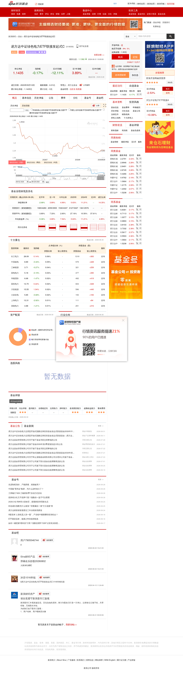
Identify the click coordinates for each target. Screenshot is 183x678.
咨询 (103, 256)
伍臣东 (72, 89)
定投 (135, 57)
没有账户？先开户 (133, 62)
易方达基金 (72, 85)
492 (77, 278)
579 (77, 261)
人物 (68, 13)
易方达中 (114, 94)
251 (77, 305)
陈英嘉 (79, 89)
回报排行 (166, 22)
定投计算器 (151, 13)
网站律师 (99, 660)
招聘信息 (90, 660)
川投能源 (15, 289)
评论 (47, 13)
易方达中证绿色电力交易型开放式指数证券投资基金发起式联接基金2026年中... (41, 431)
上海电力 (15, 300)
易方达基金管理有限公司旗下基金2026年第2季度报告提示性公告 (35, 444)
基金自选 (161, 13)
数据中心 (87, 10)
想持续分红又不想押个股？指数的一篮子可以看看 (29, 497)
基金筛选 (132, 13)
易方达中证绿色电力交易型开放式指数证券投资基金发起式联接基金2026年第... (41, 452)
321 (77, 267)
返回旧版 (171, 3)
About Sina (61, 660)
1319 (77, 256)
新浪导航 (161, 3)
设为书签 (131, 4)
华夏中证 (114, 177)
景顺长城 (114, 158)
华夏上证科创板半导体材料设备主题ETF (86, 110)
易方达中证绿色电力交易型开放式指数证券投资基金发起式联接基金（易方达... (41, 435)
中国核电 (15, 261)
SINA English (109, 660)
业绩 (94, 13)
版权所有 (95, 668)
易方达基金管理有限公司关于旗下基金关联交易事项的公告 (32, 439)
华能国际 (15, 278)
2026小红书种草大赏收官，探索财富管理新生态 (28, 501)
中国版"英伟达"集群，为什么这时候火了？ (26, 488)
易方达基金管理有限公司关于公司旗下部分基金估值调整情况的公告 (36, 461)
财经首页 (141, 3)
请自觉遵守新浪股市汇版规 (34, 598)
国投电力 (15, 283)
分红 (110, 13)
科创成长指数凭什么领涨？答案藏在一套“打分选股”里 (30, 506)
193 (77, 294)
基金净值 (86, 13)
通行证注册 (121, 660)
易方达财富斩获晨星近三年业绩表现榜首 (25, 510)
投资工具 (133, 10)
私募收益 (157, 26)
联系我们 (80, 660)
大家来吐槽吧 (26, 565)
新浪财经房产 (27, 593)
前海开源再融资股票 (155, 78)
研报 (57, 13)
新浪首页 (151, 3)
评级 (115, 13)
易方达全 (114, 224)
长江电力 (15, 256)
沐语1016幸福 (28, 577)
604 (77, 283)
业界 (63, 13)
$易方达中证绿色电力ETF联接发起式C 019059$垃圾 (42, 581)
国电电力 (15, 272)
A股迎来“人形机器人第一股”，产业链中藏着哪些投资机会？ (33, 514)
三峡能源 (15, 267)
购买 (120, 57)
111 (77, 300)
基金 (20, 36)
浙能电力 (15, 305)
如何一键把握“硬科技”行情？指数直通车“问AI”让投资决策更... (33, 523)
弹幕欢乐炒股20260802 (33, 561)
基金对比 (141, 13)
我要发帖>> (71, 624)
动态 (36, 13)
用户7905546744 (29, 540)
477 (77, 272)
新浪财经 (12, 36)
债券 (24, 13)
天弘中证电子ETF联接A (157, 100)
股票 (13, 13)
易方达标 (114, 209)
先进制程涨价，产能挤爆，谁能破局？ (24, 484)
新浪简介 (51, 660)
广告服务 (71, 660)
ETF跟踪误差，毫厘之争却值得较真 (23, 518)
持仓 (52, 13)
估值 (104, 13)
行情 (99, 13)
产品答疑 (131, 660)
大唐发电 (15, 294)
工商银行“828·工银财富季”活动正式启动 (25, 493)
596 (77, 289)
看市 (41, 13)
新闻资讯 (38, 10)
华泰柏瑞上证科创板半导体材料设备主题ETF (50, 110)
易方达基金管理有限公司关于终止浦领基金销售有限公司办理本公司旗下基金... (41, 457)
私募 (18, 13)
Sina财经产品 (27, 556)
